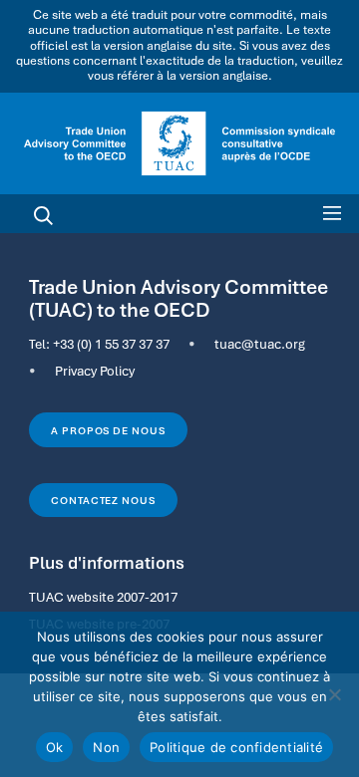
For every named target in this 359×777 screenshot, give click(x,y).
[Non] (334, 694)
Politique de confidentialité (236, 747)
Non (106, 747)
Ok (55, 747)
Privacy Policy (95, 371)
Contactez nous (103, 500)
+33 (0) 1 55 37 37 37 (111, 344)
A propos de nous (108, 430)
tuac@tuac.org (259, 344)
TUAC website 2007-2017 (103, 597)
